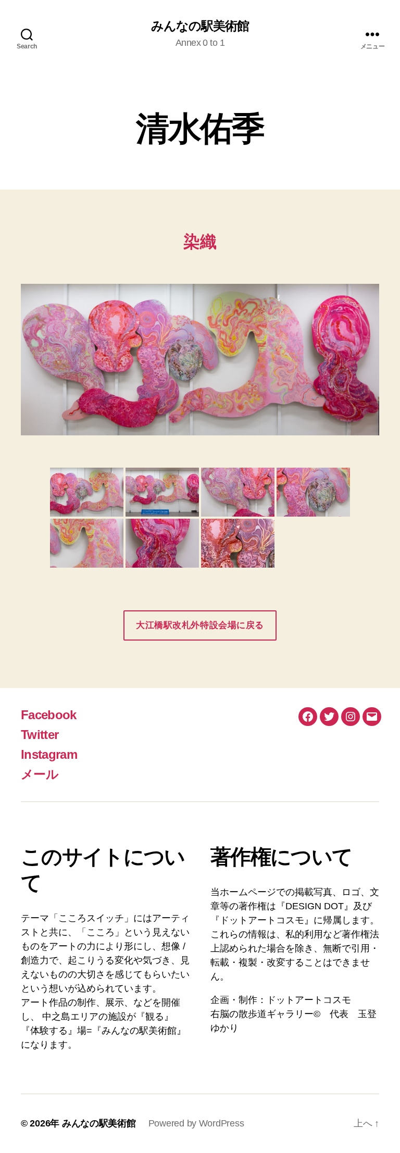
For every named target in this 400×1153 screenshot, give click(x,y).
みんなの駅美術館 (200, 26)
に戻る (200, 625)
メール (39, 774)
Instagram (49, 754)
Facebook (49, 715)
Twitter (39, 735)
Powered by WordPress (196, 1123)
